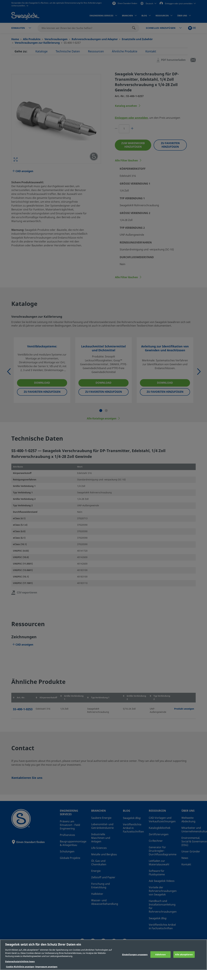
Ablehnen (160, 954)
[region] (103, 954)
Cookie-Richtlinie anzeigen (20, 966)
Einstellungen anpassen (135, 954)
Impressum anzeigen (46, 966)
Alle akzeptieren (184, 954)
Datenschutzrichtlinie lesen (20, 961)
